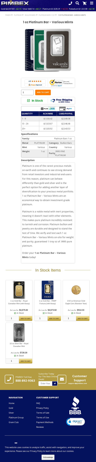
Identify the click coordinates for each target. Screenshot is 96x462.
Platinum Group (16, 417)
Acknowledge (48, 457)
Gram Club (14, 422)
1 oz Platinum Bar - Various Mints (72, 15)
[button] (75, 421)
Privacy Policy (42, 408)
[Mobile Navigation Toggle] (91, 3)
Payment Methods (44, 422)
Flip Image (31, 76)
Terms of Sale (42, 412)
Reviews (40, 427)
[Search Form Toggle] (77, 3)
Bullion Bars (30, 15)
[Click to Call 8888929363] (70, 3)
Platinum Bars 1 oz (47, 15)
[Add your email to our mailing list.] (55, 383)
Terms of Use (42, 417)
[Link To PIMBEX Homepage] (15, 3)
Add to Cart (43, 92)
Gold (11, 408)
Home (11, 403)
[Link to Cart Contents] (84, 3)
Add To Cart (26, 318)
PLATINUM (18, 15)
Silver (11, 412)
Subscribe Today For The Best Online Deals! (47, 376)
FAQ (38, 403)
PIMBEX (8, 15)
